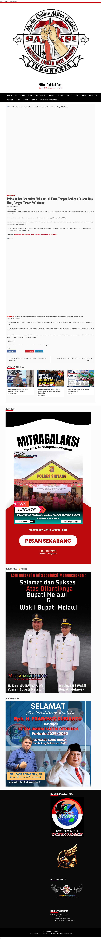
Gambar (26, 99)
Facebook (12, 351)
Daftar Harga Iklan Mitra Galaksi (49, 99)
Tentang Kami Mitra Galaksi (60, 915)
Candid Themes (67, 933)
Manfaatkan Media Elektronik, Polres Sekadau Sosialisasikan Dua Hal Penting (35, 234)
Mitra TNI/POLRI (20, 95)
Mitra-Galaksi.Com (50, 84)
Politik (84, 95)
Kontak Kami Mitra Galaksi (62, 918)
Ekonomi (60, 95)
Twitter (21, 351)
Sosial (18, 99)
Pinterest (30, 351)
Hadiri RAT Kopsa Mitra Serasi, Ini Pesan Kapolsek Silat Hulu (78, 390)
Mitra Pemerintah (40, 95)
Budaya (91, 95)
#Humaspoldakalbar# (38, 345)
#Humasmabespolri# (28, 345)
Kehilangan (10, 99)
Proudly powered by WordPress (38, 933)
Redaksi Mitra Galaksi (60, 916)
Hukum (77, 95)
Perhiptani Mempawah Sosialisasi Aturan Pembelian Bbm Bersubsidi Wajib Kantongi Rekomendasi (49, 391)
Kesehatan (52, 95)
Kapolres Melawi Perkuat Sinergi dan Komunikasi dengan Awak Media (18, 390)
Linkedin (39, 351)
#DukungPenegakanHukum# (15, 345)
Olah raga (34, 99)
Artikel (30, 95)
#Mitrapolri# (46, 345)
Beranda (9, 95)
